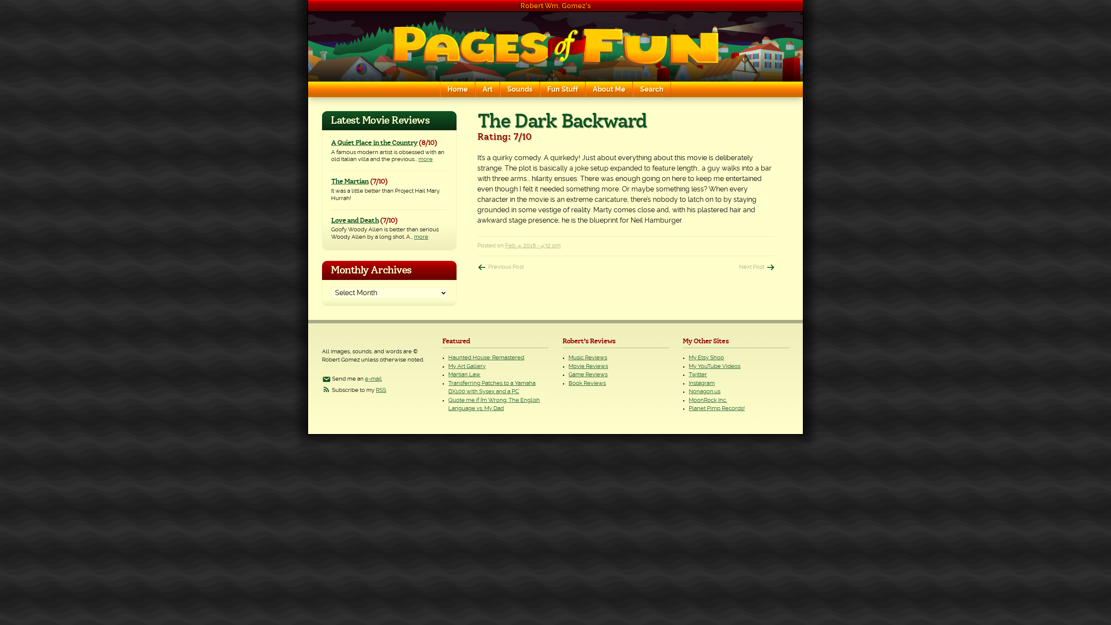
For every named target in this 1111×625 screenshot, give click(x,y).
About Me (609, 89)
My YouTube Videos (714, 366)
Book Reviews (587, 383)
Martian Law (464, 375)
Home (457, 89)
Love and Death (355, 220)
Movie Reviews (588, 366)
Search (652, 89)
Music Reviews (588, 358)
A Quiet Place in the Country (374, 142)
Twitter (698, 375)
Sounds (519, 89)
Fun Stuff (562, 89)
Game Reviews (588, 375)
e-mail (373, 379)
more (425, 159)
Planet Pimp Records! (717, 408)
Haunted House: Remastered (486, 358)
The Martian (349, 181)
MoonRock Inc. (708, 400)
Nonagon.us (704, 392)
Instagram (702, 383)
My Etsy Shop (706, 358)
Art (488, 89)
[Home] (555, 47)
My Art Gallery (467, 366)
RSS (381, 390)
